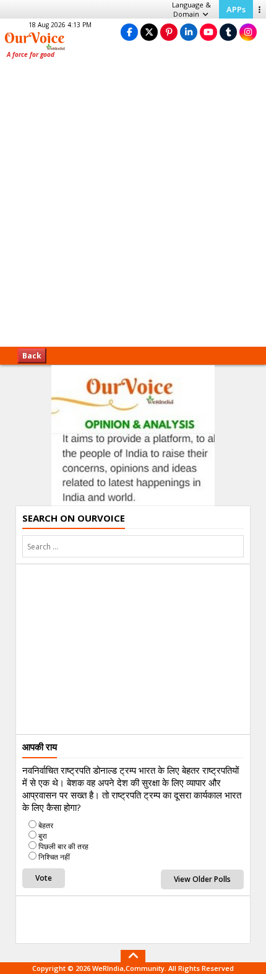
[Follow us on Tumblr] (228, 32)
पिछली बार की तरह (63, 846)
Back (31, 355)
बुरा (42, 836)
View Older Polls (202, 879)
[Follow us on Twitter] (149, 32)
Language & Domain (191, 9)
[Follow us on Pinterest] (169, 32)
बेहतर (45, 825)
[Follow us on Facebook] (129, 32)
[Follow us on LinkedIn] (188, 32)
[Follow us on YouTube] (208, 32)
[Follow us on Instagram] (248, 32)
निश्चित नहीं (54, 857)
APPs (236, 9)
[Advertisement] (133, 207)
